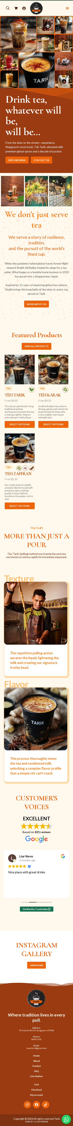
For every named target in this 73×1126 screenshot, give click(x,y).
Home (36, 1055)
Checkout (36, 1089)
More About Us (36, 304)
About (36, 1061)
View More (36, 965)
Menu (56, 8)
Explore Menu (17, 160)
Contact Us (41, 160)
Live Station (36, 1076)
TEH (8, 388)
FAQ (36, 1071)
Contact (36, 1066)
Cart (36, 1084)
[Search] (8, 8)
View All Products (36, 346)
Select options (20, 424)
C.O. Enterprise (40, 1122)
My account (36, 1095)
